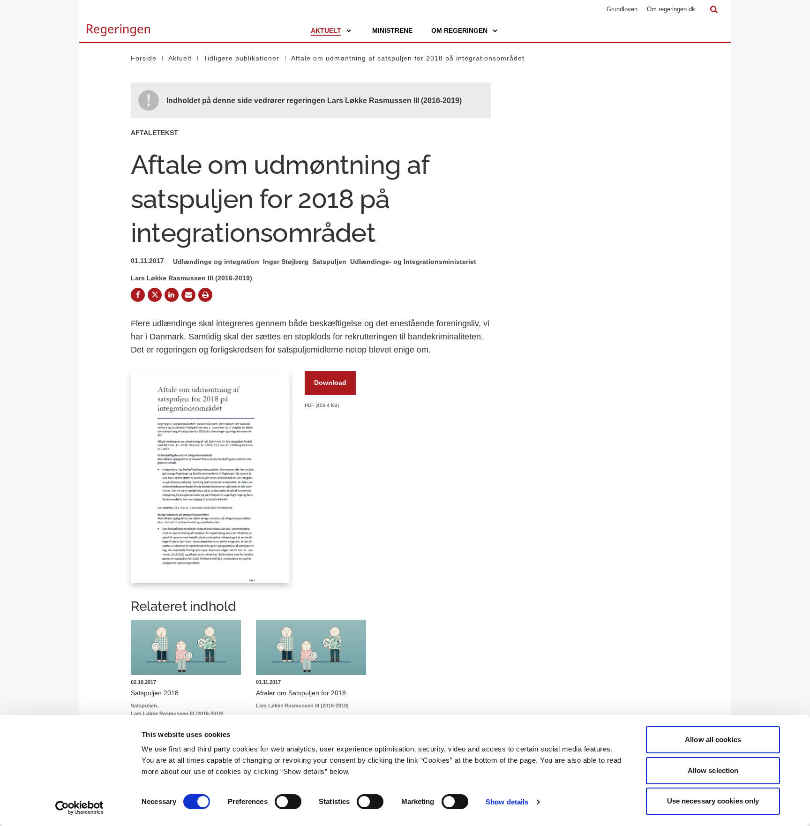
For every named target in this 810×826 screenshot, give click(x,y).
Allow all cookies (713, 739)
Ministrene (392, 30)
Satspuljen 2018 (155, 693)
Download (330, 382)
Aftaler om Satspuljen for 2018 (301, 693)
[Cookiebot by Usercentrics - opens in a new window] (79, 808)
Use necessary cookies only (713, 801)
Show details (507, 802)
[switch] (288, 801)
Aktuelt (326, 30)
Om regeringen (459, 30)
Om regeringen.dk (671, 9)
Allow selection (713, 770)
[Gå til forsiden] (118, 26)
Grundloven (622, 9)
